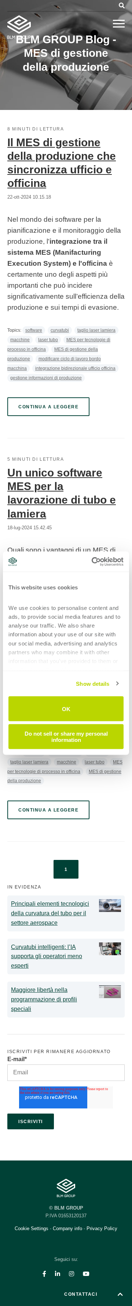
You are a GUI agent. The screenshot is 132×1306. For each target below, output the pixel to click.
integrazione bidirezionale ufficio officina (75, 368)
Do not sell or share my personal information (66, 736)
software (33, 330)
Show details (92, 683)
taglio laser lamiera (96, 330)
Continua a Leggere (48, 406)
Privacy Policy (102, 1228)
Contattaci (80, 1294)
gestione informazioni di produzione (46, 377)
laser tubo (48, 339)
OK (66, 709)
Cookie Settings (32, 1228)
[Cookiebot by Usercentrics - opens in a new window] (93, 561)
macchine (20, 339)
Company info (67, 1228)
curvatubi (60, 330)
